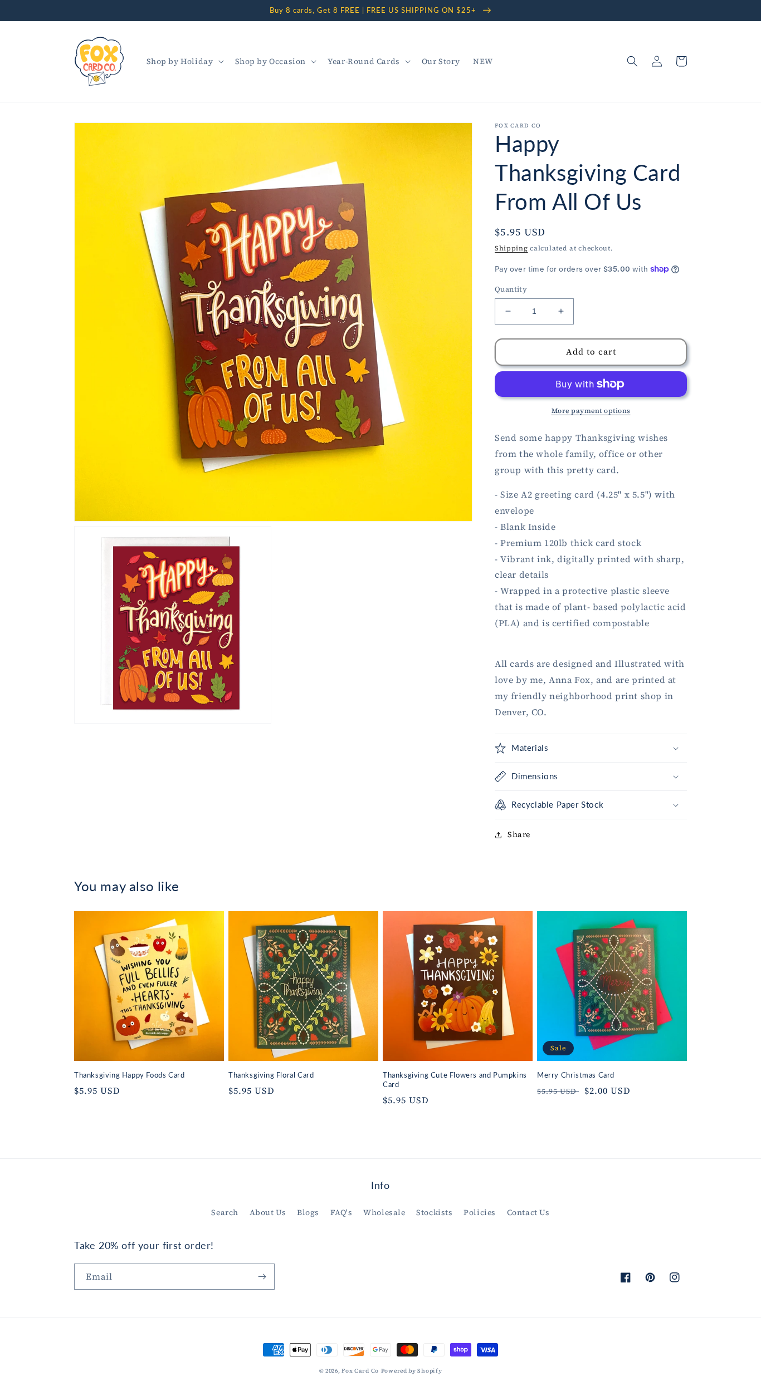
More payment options (591, 410)
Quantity (511, 289)
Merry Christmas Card (575, 1074)
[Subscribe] (262, 1277)
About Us (268, 1212)
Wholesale (384, 1212)
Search (224, 1212)
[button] (184, 61)
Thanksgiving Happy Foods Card (129, 1074)
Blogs (308, 1212)
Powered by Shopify (411, 1370)
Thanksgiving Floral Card (271, 1074)
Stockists (434, 1212)
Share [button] (519, 834)
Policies (480, 1212)
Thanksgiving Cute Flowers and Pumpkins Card (455, 1079)
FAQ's (341, 1212)
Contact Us (528, 1212)
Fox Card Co (360, 1370)
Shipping (511, 248)
